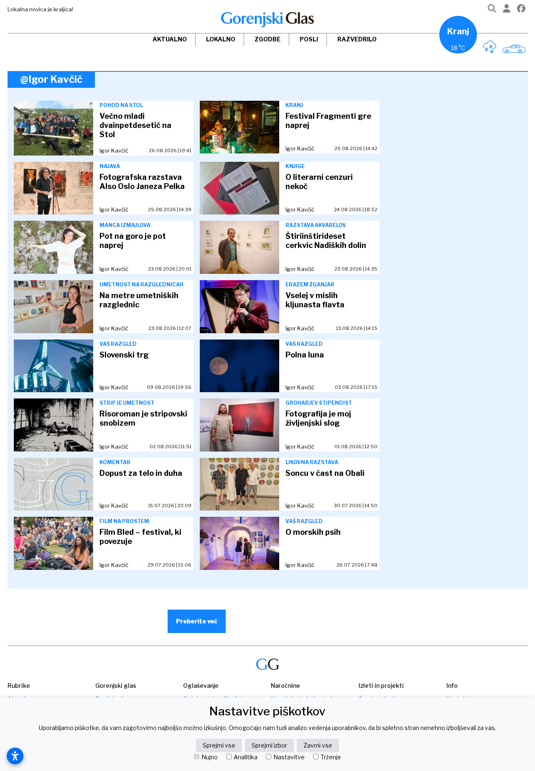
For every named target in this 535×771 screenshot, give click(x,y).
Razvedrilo (357, 39)
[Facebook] (521, 10)
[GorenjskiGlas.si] (267, 19)
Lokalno (220, 39)
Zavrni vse (317, 745)
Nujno (209, 757)
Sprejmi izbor (269, 745)
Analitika (245, 757)
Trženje (331, 757)
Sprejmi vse (219, 745)
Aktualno (170, 39)
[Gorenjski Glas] (267, 664)
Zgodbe (267, 39)
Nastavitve (289, 757)
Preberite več (196, 621)
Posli (309, 39)
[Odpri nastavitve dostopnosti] (15, 756)
